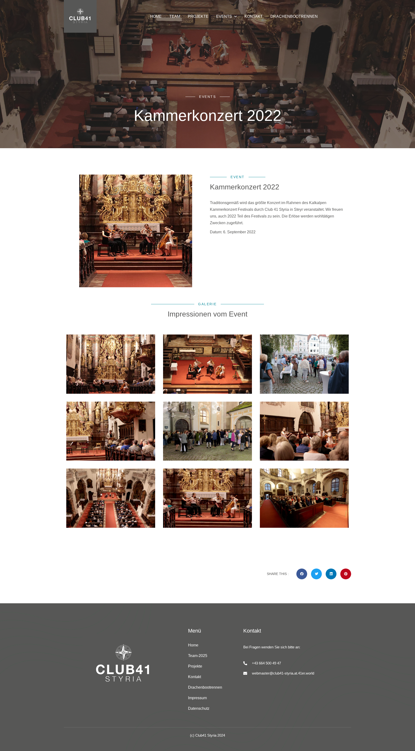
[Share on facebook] (301, 574)
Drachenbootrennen (205, 687)
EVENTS (224, 16)
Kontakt (194, 677)
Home (193, 645)
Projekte (195, 666)
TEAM (174, 16)
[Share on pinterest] (345, 574)
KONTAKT (253, 16)
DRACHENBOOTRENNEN (294, 16)
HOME (156, 16)
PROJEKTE (198, 16)
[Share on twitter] (316, 574)
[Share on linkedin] (331, 574)
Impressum (197, 698)
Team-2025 (197, 656)
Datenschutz (198, 708)
